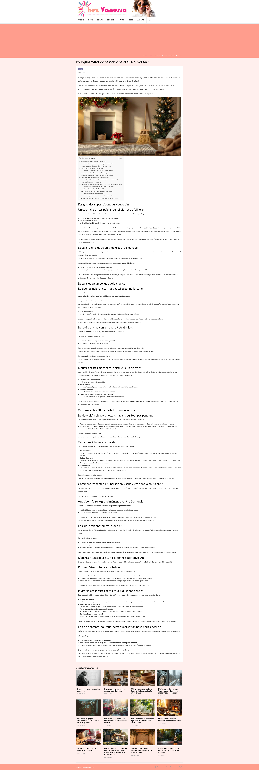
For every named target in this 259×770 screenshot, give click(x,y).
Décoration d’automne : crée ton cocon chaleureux (169, 719)
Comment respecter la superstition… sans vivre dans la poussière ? (101, 184)
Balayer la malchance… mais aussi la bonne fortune (98, 170)
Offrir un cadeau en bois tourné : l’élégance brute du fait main (141, 691)
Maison (121, 20)
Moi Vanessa (160, 767)
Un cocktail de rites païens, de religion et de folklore (98, 164)
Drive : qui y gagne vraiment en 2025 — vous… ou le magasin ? (88, 720)
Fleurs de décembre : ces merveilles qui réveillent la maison (115, 720)
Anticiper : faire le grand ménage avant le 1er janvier (99, 186)
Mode (90, 20)
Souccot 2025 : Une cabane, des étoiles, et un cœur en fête (141, 750)
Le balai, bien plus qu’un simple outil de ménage (97, 166)
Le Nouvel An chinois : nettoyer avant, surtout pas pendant (101, 180)
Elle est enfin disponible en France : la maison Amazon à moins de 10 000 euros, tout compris (115, 751)
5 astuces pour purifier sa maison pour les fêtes (115, 690)
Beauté (99, 20)
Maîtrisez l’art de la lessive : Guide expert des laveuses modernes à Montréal (169, 691)
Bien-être (110, 20)
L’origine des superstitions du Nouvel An (93, 161)
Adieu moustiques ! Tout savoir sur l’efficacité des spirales (168, 750)
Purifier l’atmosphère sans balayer (94, 193)
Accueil (152, 767)
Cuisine (81, 20)
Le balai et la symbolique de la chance (92, 168)
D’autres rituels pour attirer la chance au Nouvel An (97, 191)
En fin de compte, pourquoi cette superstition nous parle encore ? (101, 198)
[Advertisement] (129, 40)
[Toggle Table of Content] (119, 158)
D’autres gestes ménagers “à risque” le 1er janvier (98, 175)
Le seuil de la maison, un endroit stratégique (96, 173)
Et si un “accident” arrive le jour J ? (94, 189)
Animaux (140, 20)
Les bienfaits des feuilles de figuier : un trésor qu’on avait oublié (142, 720)
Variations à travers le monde (92, 182)
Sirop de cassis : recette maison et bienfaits (87, 749)
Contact (168, 767)
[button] (150, 20)
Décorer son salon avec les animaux (88, 690)
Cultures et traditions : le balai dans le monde (95, 177)
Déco (131, 20)
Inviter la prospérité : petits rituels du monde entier (98, 196)
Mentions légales (178, 767)
